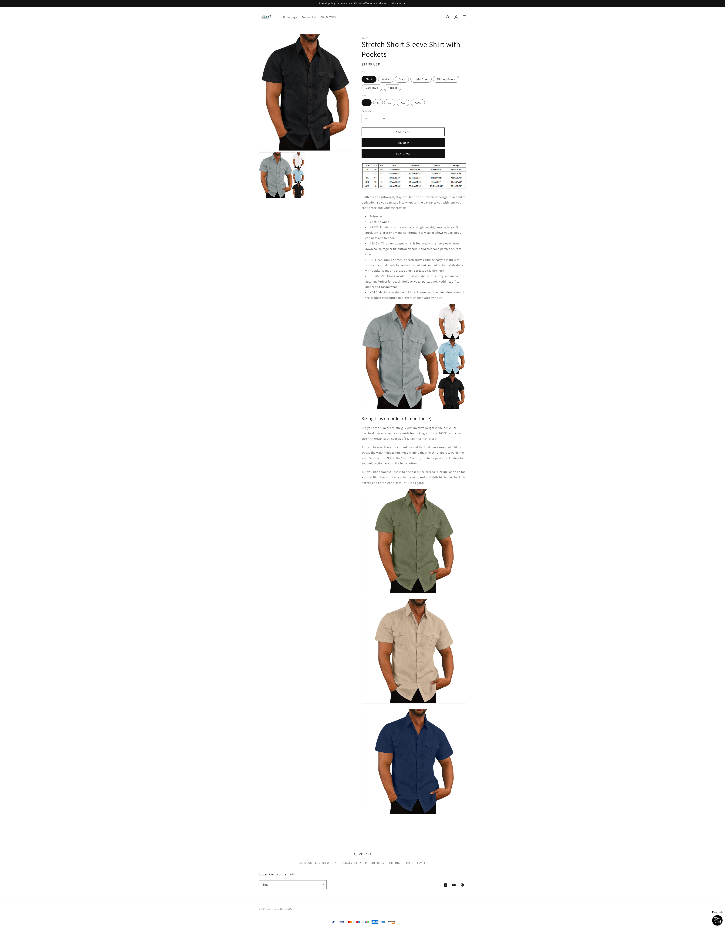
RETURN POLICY (374, 863)
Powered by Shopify (282, 909)
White (385, 79)
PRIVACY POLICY (352, 863)
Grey (402, 79)
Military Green (446, 79)
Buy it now (403, 153)
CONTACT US (322, 863)
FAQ (336, 863)
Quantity (366, 111)
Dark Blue (372, 87)
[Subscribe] (322, 884)
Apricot (392, 87)
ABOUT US (305, 863)
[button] (448, 17)
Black (369, 79)
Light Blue (421, 79)
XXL (403, 102)
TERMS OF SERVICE (414, 863)
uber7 (269, 909)
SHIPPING (394, 863)
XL (389, 102)
